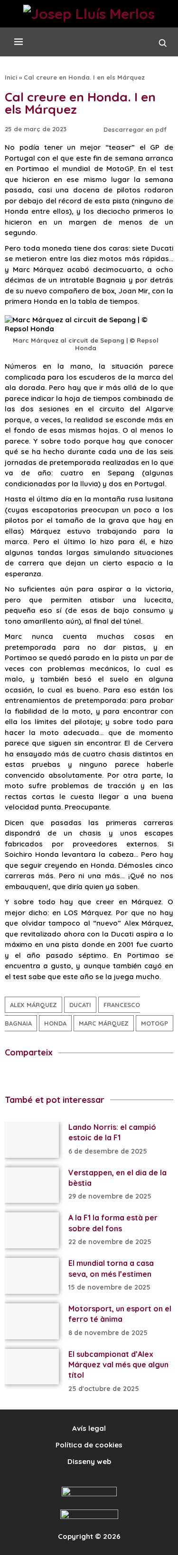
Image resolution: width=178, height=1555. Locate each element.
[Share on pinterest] (100, 1076)
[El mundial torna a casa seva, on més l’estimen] (32, 1276)
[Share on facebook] (13, 1076)
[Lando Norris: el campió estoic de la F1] (32, 1140)
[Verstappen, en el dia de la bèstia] (32, 1185)
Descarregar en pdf (136, 129)
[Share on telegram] (57, 1076)
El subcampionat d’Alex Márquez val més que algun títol (118, 1364)
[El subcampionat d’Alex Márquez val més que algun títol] (32, 1367)
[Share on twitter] (35, 1076)
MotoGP (154, 1023)
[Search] (162, 45)
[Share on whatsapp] (122, 1076)
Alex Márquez (33, 1005)
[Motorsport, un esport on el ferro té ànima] (32, 1321)
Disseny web (89, 1461)
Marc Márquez (104, 1023)
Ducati (80, 1005)
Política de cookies (89, 1444)
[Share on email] (144, 1076)
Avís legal (89, 1428)
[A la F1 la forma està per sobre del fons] (32, 1230)
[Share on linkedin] (78, 1076)
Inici (11, 77)
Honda (55, 1023)
